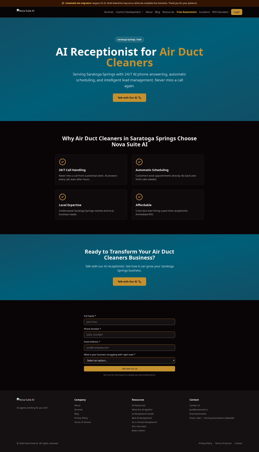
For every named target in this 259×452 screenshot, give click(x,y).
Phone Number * (92, 328)
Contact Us (194, 405)
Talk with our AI (129, 368)
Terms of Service (82, 422)
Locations (204, 12)
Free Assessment (187, 12)
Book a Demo (138, 430)
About (149, 12)
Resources (168, 12)
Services (108, 12)
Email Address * (92, 341)
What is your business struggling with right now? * (109, 354)
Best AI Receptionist (142, 418)
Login (237, 12)
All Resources (138, 405)
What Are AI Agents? (142, 409)
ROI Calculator (220, 12)
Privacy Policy (81, 418)
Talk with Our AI (127, 97)
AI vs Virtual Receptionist (144, 422)
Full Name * (90, 316)
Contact (238, 443)
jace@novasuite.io (198, 409)
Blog (157, 12)
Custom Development (128, 12)
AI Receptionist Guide (143, 413)
